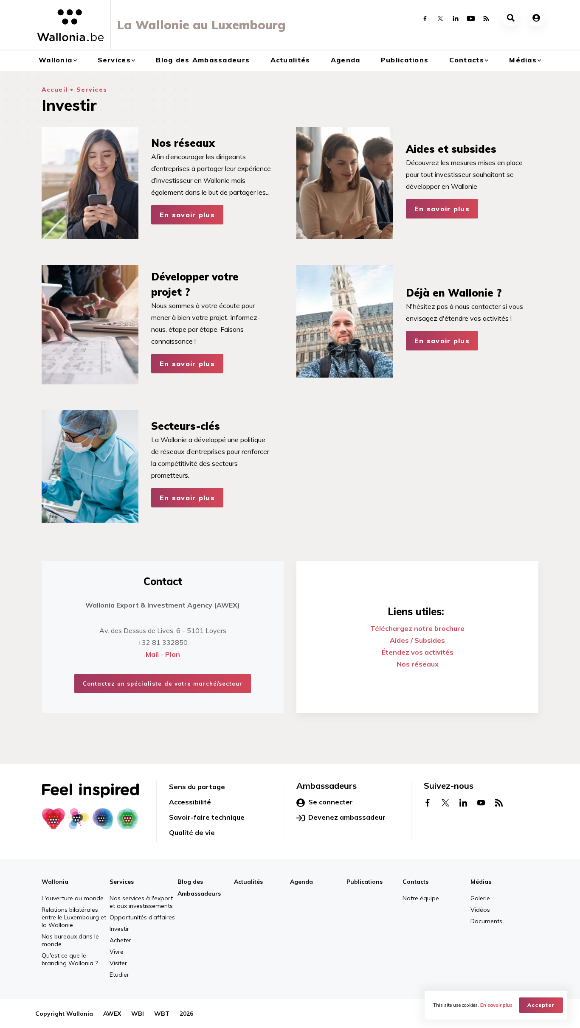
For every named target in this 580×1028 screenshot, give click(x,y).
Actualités (290, 60)
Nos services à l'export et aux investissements (141, 902)
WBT (161, 1013)
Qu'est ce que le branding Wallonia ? (70, 959)
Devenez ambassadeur (347, 817)
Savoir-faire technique (207, 817)
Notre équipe (421, 898)
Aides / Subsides (417, 640)
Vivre (117, 951)
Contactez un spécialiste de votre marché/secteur (163, 683)
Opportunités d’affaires (142, 917)
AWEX (112, 1013)
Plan (172, 654)
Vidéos (480, 909)
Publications (404, 60)
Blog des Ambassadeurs (203, 60)
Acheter (120, 940)
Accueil (55, 89)
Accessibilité (190, 802)
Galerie (480, 898)
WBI (137, 1013)
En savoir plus (187, 214)
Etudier (119, 974)
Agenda (345, 60)
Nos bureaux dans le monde (70, 940)
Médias (523, 60)
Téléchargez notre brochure (417, 628)
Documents (486, 921)
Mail (152, 654)
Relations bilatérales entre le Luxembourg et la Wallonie (74, 917)
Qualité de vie (192, 832)
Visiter (118, 963)
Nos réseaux (418, 664)
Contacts (466, 60)
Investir (119, 929)
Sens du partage (197, 786)
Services (114, 60)
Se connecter (330, 802)
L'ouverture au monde (73, 898)
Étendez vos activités (417, 652)
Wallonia (55, 60)
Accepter (541, 1005)
